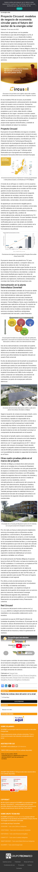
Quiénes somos (7, 862)
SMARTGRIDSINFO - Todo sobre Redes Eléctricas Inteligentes (18, 841)
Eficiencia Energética (29, 675)
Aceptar (19, 8)
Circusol (15, 37)
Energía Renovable (6, 678)
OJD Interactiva (22, 746)
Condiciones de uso (9, 865)
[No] (36, 6)
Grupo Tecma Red (20, 816)
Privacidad (21, 865)
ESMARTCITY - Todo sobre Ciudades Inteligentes (14, 837)
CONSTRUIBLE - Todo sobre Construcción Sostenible (15, 830)
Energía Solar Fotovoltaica (21, 678)
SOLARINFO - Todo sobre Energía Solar (12, 845)
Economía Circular (17, 675)
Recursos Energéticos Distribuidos (19, 680)
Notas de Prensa (28, 862)
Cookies (29, 865)
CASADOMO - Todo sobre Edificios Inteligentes (14, 826)
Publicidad (18, 862)
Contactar (19, 868)
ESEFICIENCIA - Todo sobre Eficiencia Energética (14, 834)
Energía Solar (13, 673)
